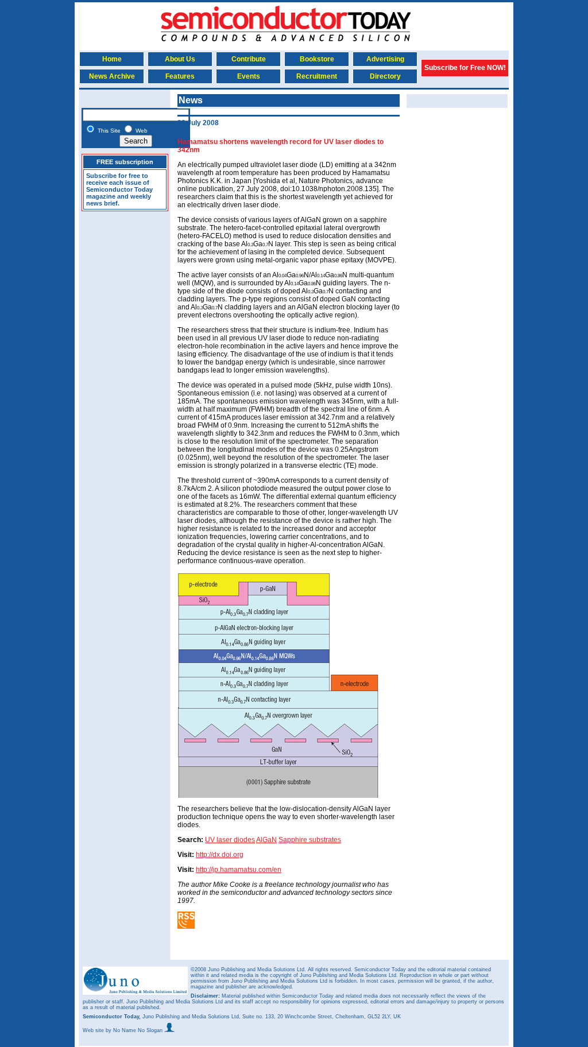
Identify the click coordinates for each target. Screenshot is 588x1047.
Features (180, 76)
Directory (385, 76)
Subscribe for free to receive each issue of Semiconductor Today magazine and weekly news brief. (119, 189)
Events (248, 76)
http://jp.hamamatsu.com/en (238, 870)
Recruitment (316, 76)
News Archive (112, 76)
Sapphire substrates (309, 840)
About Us (180, 59)
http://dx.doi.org (219, 855)
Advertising (385, 59)
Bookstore (317, 59)
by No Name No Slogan (135, 1030)
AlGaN (266, 840)
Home (112, 59)
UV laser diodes (230, 840)
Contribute (248, 59)
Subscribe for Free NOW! (465, 68)
